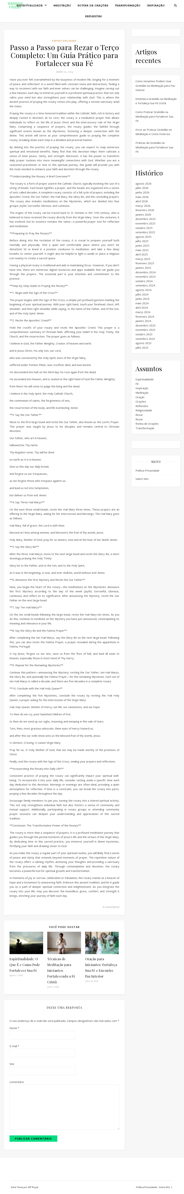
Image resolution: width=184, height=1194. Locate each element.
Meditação (62, 5)
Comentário (17, 1082)
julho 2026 (141, 188)
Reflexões (93, 16)
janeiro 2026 (143, 214)
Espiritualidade (30, 5)
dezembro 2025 (145, 219)
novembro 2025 (145, 223)
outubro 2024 (144, 281)
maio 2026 (142, 197)
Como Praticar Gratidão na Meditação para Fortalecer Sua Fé (154, 116)
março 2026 (142, 205)
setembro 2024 (145, 285)
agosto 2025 (143, 236)
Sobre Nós (142, 479)
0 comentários (111, 907)
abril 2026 (141, 201)
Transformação (128, 5)
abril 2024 (141, 307)
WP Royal (33, 1187)
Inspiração (156, 5)
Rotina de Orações (93, 5)
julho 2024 (141, 294)
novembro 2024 (145, 276)
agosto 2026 (143, 183)
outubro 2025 (144, 228)
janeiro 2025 (143, 267)
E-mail (14, 1046)
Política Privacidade (147, 470)
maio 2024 (142, 303)
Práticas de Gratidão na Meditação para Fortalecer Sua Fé (154, 147)
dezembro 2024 (145, 272)
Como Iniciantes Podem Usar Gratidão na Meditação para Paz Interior (155, 85)
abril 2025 (141, 254)
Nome (14, 1028)
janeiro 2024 (143, 321)
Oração (139, 397)
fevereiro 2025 (144, 263)
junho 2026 (142, 192)
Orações (140, 401)
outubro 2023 (144, 334)
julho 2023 (141, 347)
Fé (137, 384)
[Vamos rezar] (15, 5)
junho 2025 (142, 245)
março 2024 (142, 312)
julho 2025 (141, 241)
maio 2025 (142, 250)
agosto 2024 (143, 290)
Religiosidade (143, 410)
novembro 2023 (145, 329)
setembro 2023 (145, 338)
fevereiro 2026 (144, 210)
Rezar (139, 415)
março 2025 (142, 259)
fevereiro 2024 (144, 316)
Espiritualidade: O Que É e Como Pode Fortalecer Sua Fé (25, 965)
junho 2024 (142, 298)
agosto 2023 (143, 343)
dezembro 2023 (145, 325)
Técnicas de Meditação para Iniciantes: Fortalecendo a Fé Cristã (61, 970)
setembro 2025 (145, 232)
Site (12, 1064)
